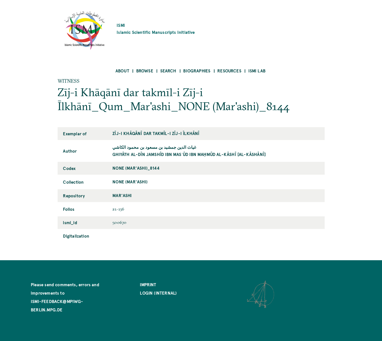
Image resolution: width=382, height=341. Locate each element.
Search (168, 71)
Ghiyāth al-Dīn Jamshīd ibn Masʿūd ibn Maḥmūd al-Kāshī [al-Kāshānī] (189, 154)
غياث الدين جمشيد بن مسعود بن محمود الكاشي (154, 147)
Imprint (148, 284)
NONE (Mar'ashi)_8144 (135, 168)
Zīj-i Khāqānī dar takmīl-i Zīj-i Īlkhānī (155, 133)
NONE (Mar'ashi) (130, 181)
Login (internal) (158, 293)
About (122, 71)
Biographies (196, 71)
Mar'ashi (122, 195)
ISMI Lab (256, 71)
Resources (229, 71)
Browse (144, 71)
